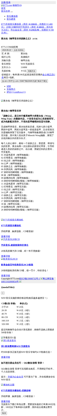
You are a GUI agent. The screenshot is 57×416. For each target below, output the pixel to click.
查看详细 (5, 236)
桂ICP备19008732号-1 (29, 278)
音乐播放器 (12, 16)
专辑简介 (11, 89)
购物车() (17, 5)
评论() (16, 92)
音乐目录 (5, 11)
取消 (4, 413)
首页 (3, 8)
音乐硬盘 (11, 19)
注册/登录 (6, 2)
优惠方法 (31, 71)
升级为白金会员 (15, 377)
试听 (9, 86)
